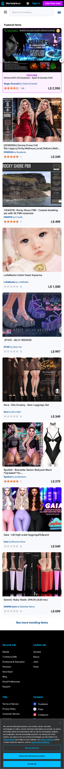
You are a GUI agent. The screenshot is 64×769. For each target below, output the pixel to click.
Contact (37, 652)
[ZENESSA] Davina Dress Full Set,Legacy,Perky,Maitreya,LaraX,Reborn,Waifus (31, 148)
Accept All (32, 764)
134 (22, 88)
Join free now (53, 3)
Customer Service (10, 714)
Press (36, 666)
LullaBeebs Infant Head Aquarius (23, 275)
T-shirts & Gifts (9, 657)
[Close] (60, 723)
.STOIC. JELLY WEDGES (18, 340)
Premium (6, 666)
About (36, 657)
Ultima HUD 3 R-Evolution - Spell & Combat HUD (28, 78)
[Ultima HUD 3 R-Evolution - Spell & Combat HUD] (32, 50)
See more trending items (32, 622)
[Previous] (2, 60)
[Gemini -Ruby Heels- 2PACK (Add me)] (32, 574)
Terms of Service (10, 704)
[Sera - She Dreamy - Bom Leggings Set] (32, 379)
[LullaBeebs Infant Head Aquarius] (32, 250)
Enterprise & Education (13, 662)
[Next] (61, 60)
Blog (4, 676)
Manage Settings (32, 748)
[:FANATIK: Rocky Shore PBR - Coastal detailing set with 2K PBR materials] (32, 185)
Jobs (35, 662)
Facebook (43, 704)
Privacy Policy (9, 709)
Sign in (36, 3)
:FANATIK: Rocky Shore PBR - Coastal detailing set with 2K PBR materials (31, 212)
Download (7, 671)
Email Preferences (11, 681)
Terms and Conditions (40, 742)
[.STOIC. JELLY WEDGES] (32, 315)
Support (6, 686)
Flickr (40, 709)
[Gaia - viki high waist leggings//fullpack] (32, 509)
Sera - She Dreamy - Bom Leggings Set (26, 404)
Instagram (43, 715)
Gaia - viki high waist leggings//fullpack (26, 534)
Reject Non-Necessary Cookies (32, 756)
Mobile (5, 652)
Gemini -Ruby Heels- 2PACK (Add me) (26, 599)
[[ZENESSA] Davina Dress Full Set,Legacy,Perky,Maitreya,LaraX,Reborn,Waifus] (32, 120)
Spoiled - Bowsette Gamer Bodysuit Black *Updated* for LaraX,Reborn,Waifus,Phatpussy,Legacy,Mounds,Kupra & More (31, 474)
